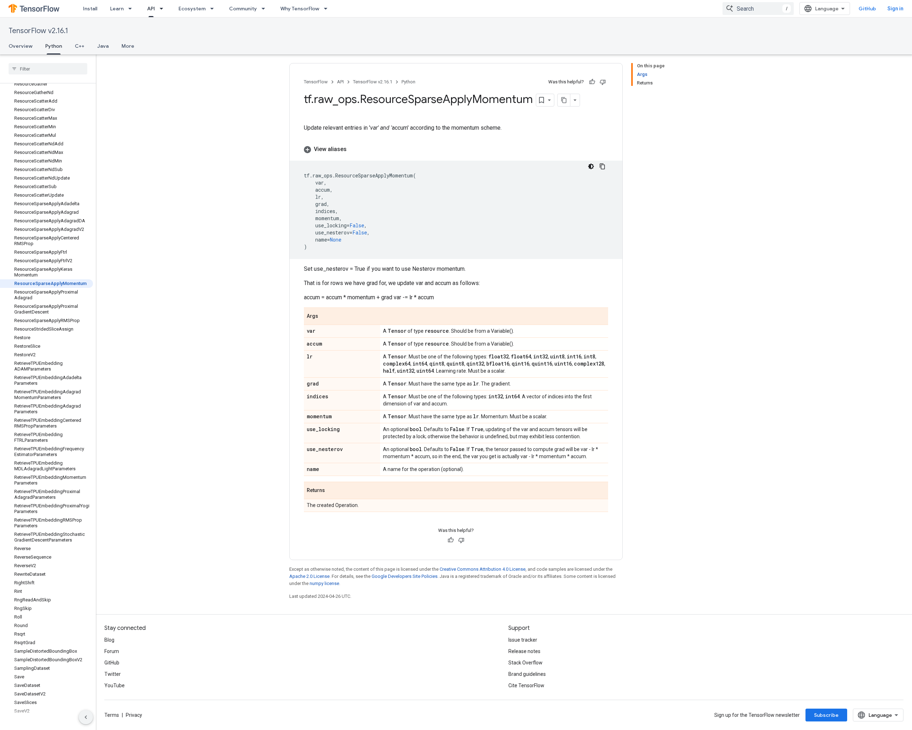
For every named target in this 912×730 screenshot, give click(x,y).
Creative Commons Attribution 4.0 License (482, 569)
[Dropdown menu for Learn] (132, 8)
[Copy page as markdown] (564, 100)
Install (90, 8)
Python (53, 46)
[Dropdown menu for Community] (265, 8)
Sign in (895, 8)
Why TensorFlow (299, 8)
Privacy (134, 715)
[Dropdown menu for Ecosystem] (214, 8)
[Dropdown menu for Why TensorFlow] (327, 8)
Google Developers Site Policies (404, 576)
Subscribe (826, 715)
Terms (111, 715)
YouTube (114, 685)
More (127, 46)
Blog (109, 640)
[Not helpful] (602, 82)
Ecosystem (192, 8)
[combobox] (758, 8)
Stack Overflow (525, 663)
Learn (117, 8)
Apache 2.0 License (309, 576)
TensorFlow (316, 81)
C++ (79, 46)
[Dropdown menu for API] (163, 8)
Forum (111, 651)
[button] (456, 149)
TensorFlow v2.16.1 (38, 30)
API (151, 8)
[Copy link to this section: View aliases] (354, 149)
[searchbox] (48, 68)
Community (243, 8)
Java (103, 46)
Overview (20, 46)
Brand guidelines (527, 674)
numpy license (324, 583)
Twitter (112, 674)
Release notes (524, 651)
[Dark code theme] (591, 166)
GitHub (867, 8)
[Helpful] (592, 82)
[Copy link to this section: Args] (325, 316)
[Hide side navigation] (86, 717)
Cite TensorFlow (526, 685)
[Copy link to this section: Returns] (332, 491)
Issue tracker (522, 640)
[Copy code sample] (602, 166)
